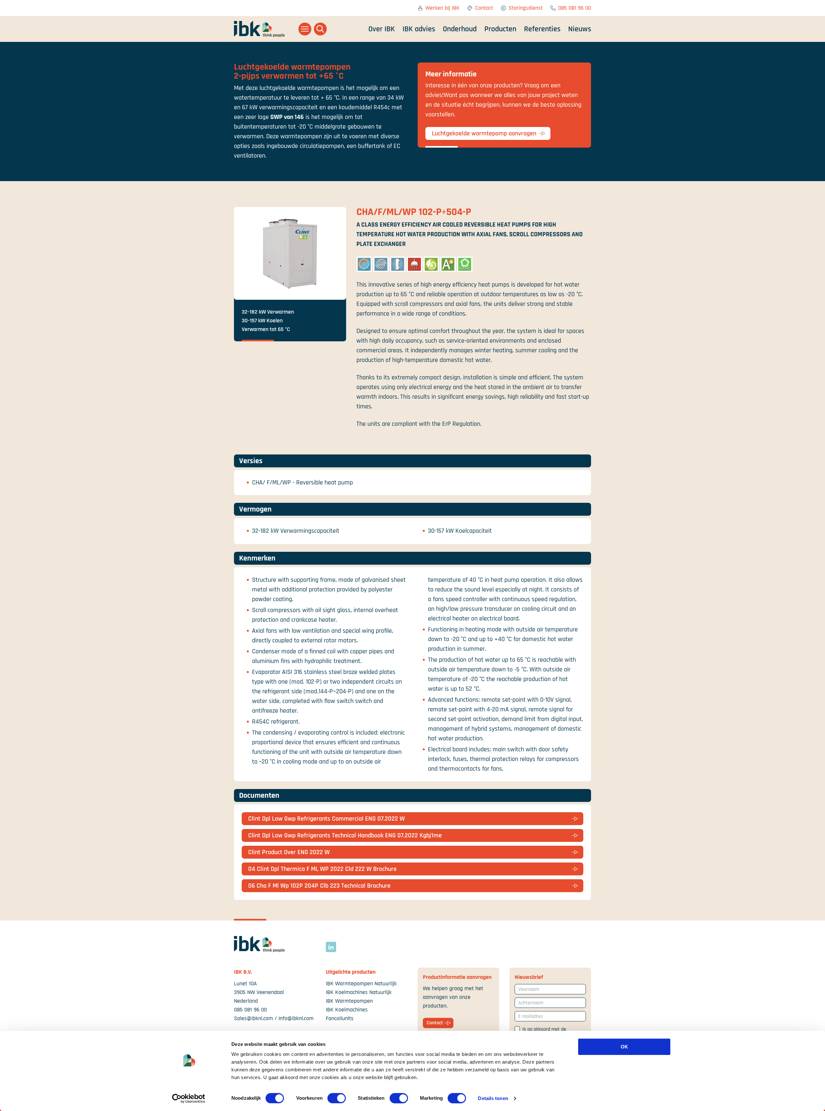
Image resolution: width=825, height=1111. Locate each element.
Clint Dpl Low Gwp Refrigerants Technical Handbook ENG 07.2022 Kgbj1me (345, 835)
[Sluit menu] (304, 29)
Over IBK (381, 29)
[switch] (336, 1098)
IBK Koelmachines (347, 1009)
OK (624, 1046)
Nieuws (579, 29)
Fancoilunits (340, 1018)
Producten (500, 29)
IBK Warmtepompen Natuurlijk (361, 983)
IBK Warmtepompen (349, 1001)
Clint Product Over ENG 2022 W (289, 852)
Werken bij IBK (442, 8)
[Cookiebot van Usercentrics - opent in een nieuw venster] (188, 1098)
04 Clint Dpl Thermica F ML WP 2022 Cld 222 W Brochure (322, 869)
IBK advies (419, 29)
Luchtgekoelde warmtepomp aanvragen (484, 133)
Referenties (542, 29)
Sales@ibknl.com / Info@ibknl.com (274, 1018)
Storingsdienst (526, 8)
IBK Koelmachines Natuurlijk (359, 992)
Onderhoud (460, 29)
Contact (484, 8)
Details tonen (493, 1098)
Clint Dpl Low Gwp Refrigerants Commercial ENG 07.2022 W (326, 818)
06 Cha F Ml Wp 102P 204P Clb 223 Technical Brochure (319, 886)
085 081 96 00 (574, 8)
